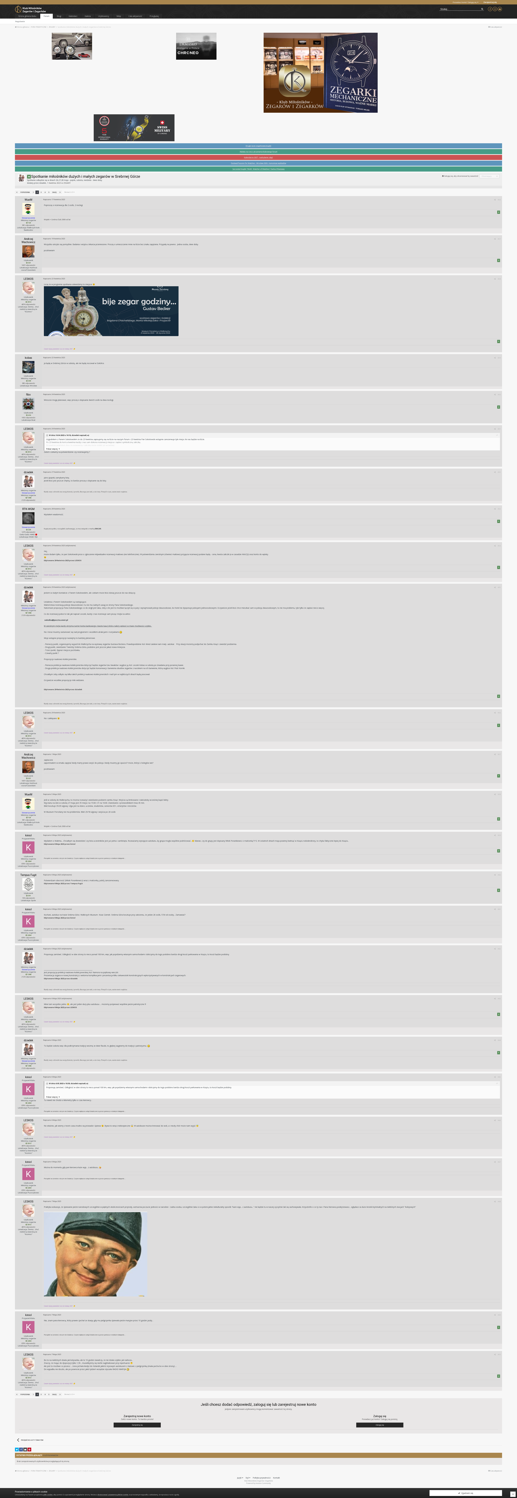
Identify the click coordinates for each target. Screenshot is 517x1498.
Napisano (54, 199)
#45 (499, 1077)
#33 (499, 509)
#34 (499, 546)
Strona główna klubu (27, 16)
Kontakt (276, 1477)
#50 (499, 1354)
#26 (499, 199)
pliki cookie (48, 1494)
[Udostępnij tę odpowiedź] (495, 199)
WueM (28, 199)
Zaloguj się (380, 1425)
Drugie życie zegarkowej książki (258, 146)
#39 (499, 835)
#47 (499, 1162)
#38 (499, 794)
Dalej (54, 192)
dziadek (42, 183)
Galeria (88, 16)
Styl (247, 1477)
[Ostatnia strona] (60, 192)
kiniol (28, 835)
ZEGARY (67, 183)
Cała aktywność (135, 16)
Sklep (118, 16)
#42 (499, 949)
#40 (499, 875)
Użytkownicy (103, 16)
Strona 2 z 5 (69, 192)
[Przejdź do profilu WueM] (28, 209)
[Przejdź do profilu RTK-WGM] (28, 518)
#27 (499, 239)
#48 (499, 1201)
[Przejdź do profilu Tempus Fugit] (28, 884)
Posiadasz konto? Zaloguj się (465, 2)
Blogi (59, 16)
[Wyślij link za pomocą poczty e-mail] (25, 1449)
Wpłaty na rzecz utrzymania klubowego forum (258, 151)
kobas (28, 357)
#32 (499, 472)
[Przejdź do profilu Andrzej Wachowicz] (28, 251)
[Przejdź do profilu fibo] (28, 404)
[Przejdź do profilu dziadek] (21, 178)
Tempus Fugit (28, 875)
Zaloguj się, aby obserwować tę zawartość (461, 176)
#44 (499, 1040)
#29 (499, 358)
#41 (499, 909)
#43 (499, 998)
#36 (499, 712)
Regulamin (20, 21)
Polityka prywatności (262, 1477)
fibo (28, 394)
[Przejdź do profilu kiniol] (28, 847)
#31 (499, 429)
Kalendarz (73, 16)
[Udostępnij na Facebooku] (21, 1449)
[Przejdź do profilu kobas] (28, 367)
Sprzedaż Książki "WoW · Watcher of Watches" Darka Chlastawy (259, 169)
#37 (499, 754)
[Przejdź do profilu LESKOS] (28, 288)
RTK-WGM (28, 509)
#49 (499, 1315)
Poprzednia (25, 192)
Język (239, 1477)
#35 (499, 587)
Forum (46, 16)
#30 (499, 394)
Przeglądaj (154, 16)
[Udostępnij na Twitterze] (17, 1449)
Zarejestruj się (490, 2)
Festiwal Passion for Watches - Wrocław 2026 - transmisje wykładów (258, 163)
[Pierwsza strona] (17, 192)
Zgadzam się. (466, 1493)
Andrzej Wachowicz (28, 240)
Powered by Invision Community (258, 1483)
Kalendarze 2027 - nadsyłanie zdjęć (258, 157)
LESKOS (28, 278)
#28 (499, 279)
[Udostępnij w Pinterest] (29, 1449)
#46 (499, 1120)
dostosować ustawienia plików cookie (112, 1494)
